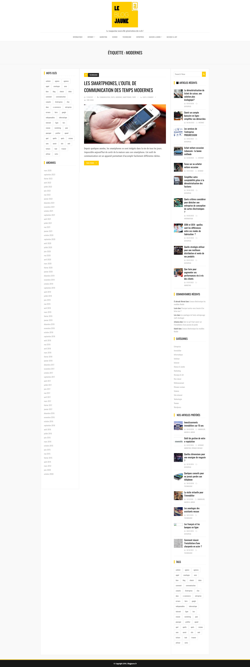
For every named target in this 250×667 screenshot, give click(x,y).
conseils (48, 102)
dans (47, 107)
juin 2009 (47, 469)
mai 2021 (47, 227)
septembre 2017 (49, 376)
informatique (63, 117)
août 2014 (47, 461)
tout (56, 148)
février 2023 (48, 178)
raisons (70, 138)
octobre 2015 (48, 445)
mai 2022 (47, 194)
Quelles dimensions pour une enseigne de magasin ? (195, 457)
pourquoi (48, 133)
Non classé (177, 378)
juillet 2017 (48, 384)
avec (65, 86)
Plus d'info (90, 163)
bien (47, 91)
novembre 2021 (49, 206)
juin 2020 (47, 251)
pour (66, 128)
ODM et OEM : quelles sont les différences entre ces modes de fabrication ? (193, 229)
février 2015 (48, 457)
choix (70, 91)
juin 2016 (47, 437)
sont (69, 143)
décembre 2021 (49, 202)
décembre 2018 (49, 324)
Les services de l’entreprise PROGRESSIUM (190, 132)
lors (64, 122)
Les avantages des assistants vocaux (192, 509)
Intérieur (177, 358)
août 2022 (47, 182)
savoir (55, 143)
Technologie (127, 37)
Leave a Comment (148, 97)
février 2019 (48, 316)
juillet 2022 (48, 186)
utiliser (48, 154)
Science (114, 37)
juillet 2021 (48, 223)
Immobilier (177, 350)
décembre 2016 (49, 413)
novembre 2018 (49, 328)
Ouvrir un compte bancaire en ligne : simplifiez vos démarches (195, 116)
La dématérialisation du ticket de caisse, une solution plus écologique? (194, 94)
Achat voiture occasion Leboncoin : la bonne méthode (194, 151)
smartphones (127, 97)
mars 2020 (48, 263)
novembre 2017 (49, 368)
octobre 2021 (48, 210)
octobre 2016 (48, 421)
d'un (68, 102)
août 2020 (47, 243)
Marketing (103, 37)
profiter (58, 133)
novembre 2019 (49, 279)
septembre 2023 (49, 174)
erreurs (48, 112)
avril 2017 (47, 397)
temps (134, 97)
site (62, 143)
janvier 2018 (48, 360)
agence (57, 81)
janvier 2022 (48, 198)
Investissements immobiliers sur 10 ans (194, 424)
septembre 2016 (49, 425)
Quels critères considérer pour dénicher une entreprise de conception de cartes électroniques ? (195, 205)
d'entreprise (58, 102)
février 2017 (48, 405)
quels (62, 138)
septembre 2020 (49, 239)
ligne (56, 122)
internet (48, 122)
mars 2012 (47, 465)
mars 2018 (47, 352)
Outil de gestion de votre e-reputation (194, 439)
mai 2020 (47, 255)
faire (56, 112)
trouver (63, 148)
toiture (48, 148)
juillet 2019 (48, 295)
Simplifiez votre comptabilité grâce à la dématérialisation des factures (194, 181)
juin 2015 (47, 449)
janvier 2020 (48, 271)
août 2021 (47, 219)
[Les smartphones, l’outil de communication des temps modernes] (125, 124)
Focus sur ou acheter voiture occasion (193, 165)
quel (47, 138)
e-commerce (57, 107)
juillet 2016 (48, 433)
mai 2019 (47, 303)
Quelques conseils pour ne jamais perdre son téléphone (194, 476)
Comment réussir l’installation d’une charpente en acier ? (193, 543)
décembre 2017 (49, 364)
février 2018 (48, 356)
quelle (55, 138)
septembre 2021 (49, 214)
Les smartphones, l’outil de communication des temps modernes (118, 86)
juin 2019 (47, 299)
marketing (58, 128)
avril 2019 (47, 308)
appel (47, 86)
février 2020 (48, 267)
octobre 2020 (48, 235)
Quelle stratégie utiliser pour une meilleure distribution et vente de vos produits (194, 251)
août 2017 (47, 380)
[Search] (204, 74)
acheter (48, 81)
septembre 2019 (49, 287)
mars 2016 (47, 441)
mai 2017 (47, 393)
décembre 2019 (49, 275)
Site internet (178, 395)
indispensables (50, 117)
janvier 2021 (48, 231)
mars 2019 (47, 312)
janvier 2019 (48, 320)
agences (66, 81)
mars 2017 (47, 401)
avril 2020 (47, 259)
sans (47, 143)
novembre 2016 (49, 417)
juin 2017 (47, 388)
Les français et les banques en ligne (192, 525)
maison (48, 128)
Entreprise (140, 37)
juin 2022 (47, 190)
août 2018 (47, 340)
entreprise (68, 107)
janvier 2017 (48, 409)
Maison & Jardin (154, 37)
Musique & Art (172, 37)
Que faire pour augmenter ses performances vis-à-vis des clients (194, 273)
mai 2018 (47, 344)
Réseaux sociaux (179, 386)
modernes (119, 97)
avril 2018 (47, 348)
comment (49, 96)
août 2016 (47, 429)
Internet (90, 37)
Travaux (176, 403)
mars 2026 (48, 170)
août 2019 (47, 291)
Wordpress (177, 407)
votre (56, 154)
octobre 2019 (48, 283)
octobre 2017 (48, 372)
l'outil (113, 97)
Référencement (179, 382)
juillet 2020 (48, 247)
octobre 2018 (48, 332)
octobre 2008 (48, 473)
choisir (62, 91)
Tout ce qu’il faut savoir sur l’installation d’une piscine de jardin (188, 323)
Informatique (77, 37)
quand (66, 133)
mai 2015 (47, 453)
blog (54, 91)
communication (61, 96)
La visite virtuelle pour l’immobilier (193, 494)
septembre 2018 (49, 336)
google (64, 112)
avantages (57, 86)
